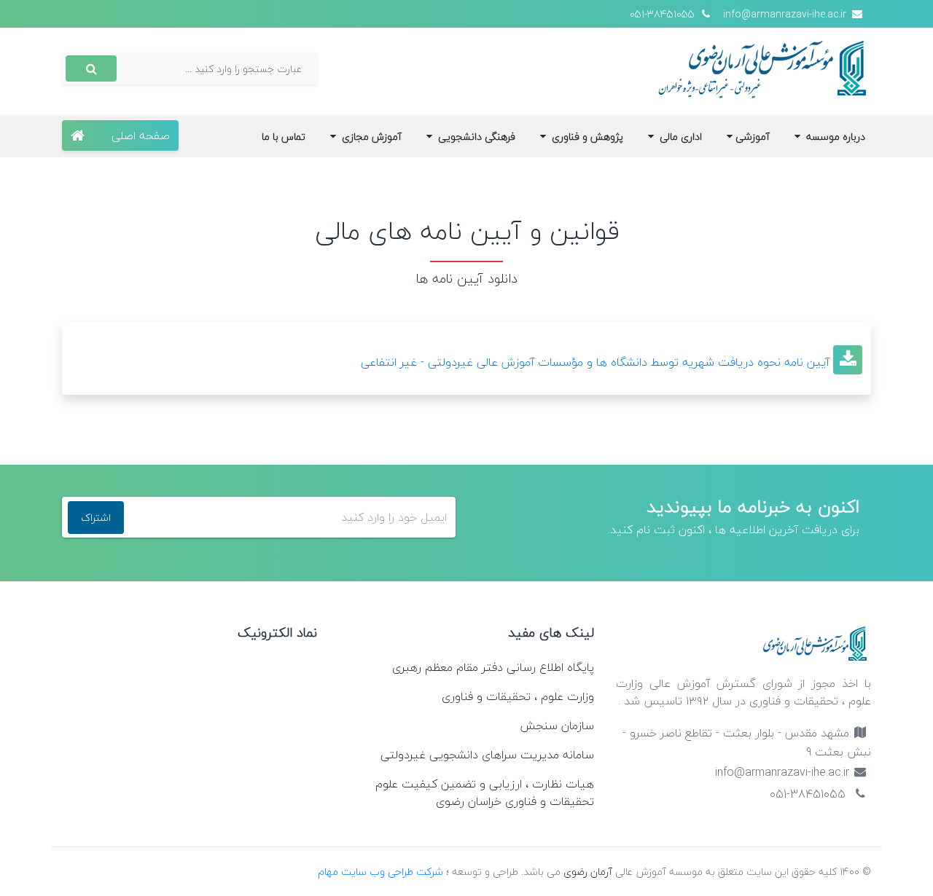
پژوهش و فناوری (586, 136)
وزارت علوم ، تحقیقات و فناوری (518, 696)
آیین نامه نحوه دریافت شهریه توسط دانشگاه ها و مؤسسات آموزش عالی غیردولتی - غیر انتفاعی (595, 362)
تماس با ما (283, 136)
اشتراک (96, 517)
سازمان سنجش (557, 725)
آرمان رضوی (587, 871)
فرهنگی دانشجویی (475, 136)
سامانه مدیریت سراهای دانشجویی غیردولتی (487, 754)
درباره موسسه (834, 136)
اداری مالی (679, 136)
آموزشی (752, 136)
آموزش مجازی (370, 136)
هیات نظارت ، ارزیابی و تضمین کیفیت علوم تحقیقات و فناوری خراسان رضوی (484, 792)
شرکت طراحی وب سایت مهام (382, 871)
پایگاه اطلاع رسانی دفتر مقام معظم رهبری (493, 667)
